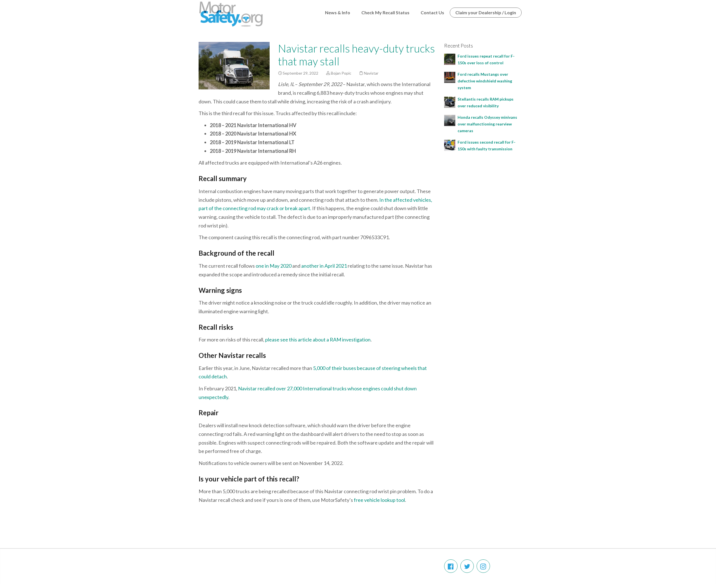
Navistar (371, 73)
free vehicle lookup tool (379, 500)
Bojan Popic (341, 73)
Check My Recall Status (385, 12)
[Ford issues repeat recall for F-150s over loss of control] (449, 58)
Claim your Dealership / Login (485, 12)
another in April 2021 (324, 266)
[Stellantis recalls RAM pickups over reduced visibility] (449, 101)
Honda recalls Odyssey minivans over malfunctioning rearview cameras (487, 124)
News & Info (337, 12)
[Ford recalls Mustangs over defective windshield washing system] (449, 76)
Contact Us (432, 12)
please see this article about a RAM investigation (318, 339)
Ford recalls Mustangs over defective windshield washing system (485, 81)
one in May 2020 (273, 266)
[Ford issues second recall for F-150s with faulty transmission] (449, 144)
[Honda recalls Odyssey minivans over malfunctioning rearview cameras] (449, 119)
